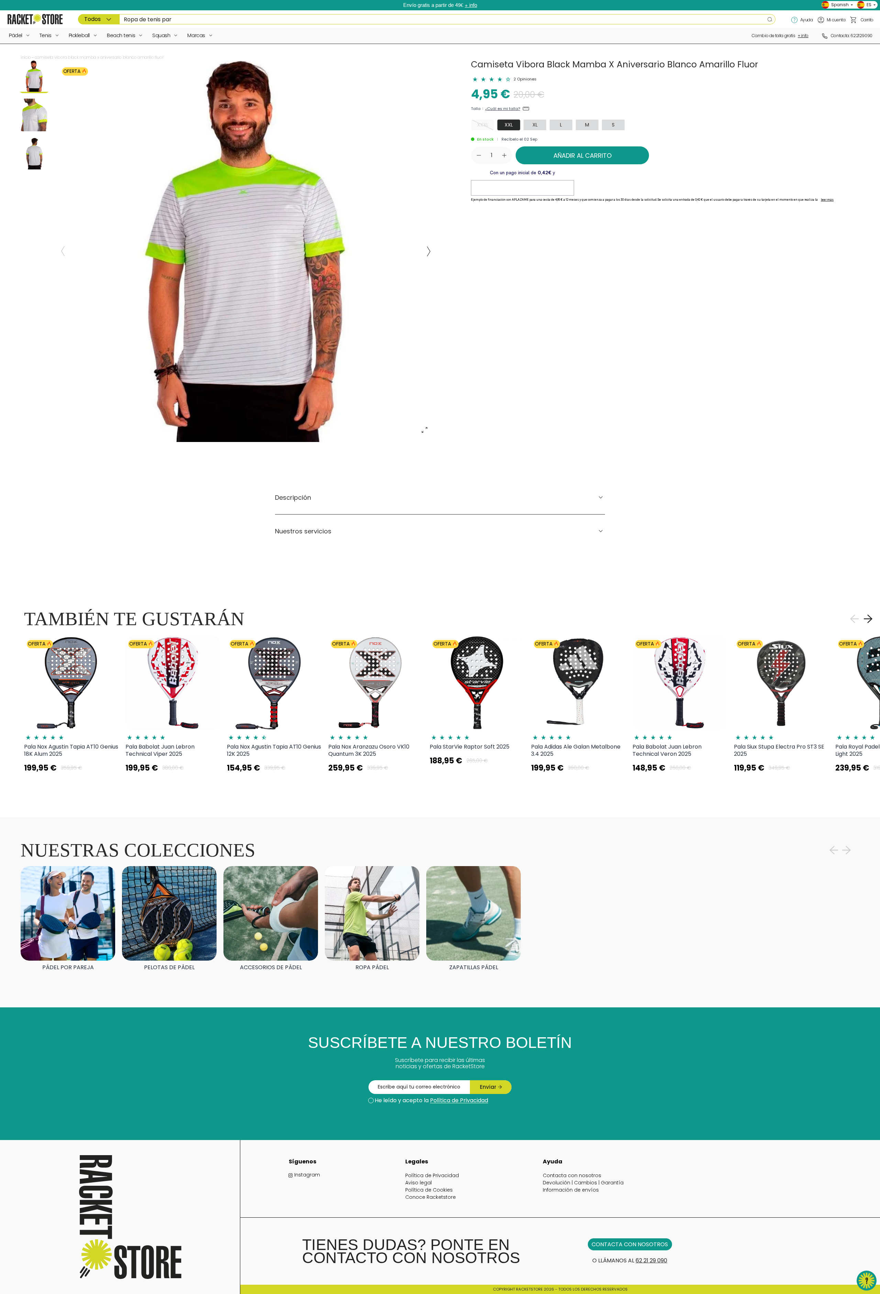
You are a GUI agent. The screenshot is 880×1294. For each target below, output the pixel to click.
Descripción (293, 497)
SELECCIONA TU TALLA (71, 785)
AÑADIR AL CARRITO (582, 155)
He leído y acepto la (431, 1100)
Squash (161, 35)
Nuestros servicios (303, 531)
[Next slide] (429, 251)
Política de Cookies (429, 1189)
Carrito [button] (867, 20)
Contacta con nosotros (572, 1175)
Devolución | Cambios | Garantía (583, 1182)
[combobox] (427, 19)
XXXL (482, 124)
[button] (853, 20)
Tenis (46, 35)
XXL (509, 124)
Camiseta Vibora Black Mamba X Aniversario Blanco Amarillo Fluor (99, 57)
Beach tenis (121, 35)
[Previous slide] (63, 251)
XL (535, 124)
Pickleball (79, 35)
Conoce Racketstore (430, 1197)
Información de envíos (571, 1189)
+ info (471, 5)
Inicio (26, 57)
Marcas (196, 35)
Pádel (15, 35)
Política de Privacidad (459, 1100)
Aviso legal (418, 1182)
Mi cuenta (836, 20)
